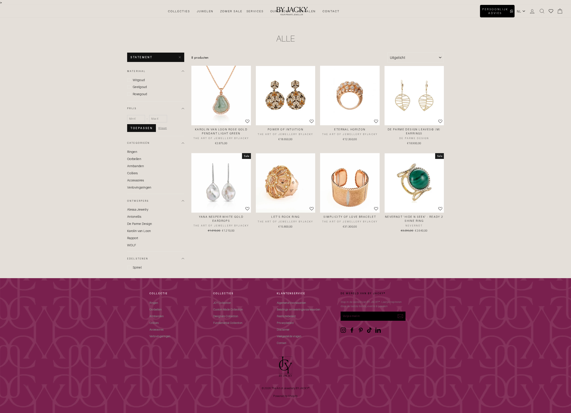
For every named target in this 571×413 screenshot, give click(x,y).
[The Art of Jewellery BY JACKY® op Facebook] (352, 330)
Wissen (162, 128)
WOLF (131, 245)
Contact (331, 11)
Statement (141, 57)
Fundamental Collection (228, 323)
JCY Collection (222, 302)
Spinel (137, 267)
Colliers (132, 173)
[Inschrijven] (400, 316)
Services (255, 11)
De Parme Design (139, 224)
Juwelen (205, 11)
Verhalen (306, 11)
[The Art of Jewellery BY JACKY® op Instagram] (343, 330)
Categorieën (138, 143)
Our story (280, 11)
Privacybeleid (285, 323)
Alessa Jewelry (137, 209)
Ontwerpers (138, 200)
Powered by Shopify (285, 396)
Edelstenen (137, 258)
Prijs (132, 108)
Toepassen (141, 128)
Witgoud (139, 80)
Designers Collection (225, 316)
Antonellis (134, 216)
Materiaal (136, 71)
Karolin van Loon (139, 231)
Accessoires (135, 180)
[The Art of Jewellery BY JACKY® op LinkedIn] (378, 330)
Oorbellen (134, 159)
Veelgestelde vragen (289, 336)
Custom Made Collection (228, 309)
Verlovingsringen (139, 187)
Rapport (132, 238)
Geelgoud (140, 87)
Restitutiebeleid (286, 316)
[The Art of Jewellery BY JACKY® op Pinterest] (360, 330)
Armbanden (135, 166)
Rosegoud (140, 94)
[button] (247, 209)
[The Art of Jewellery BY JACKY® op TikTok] (369, 330)
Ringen (132, 152)
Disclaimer (283, 329)
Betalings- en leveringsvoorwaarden (298, 309)
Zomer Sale (231, 11)
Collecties (179, 11)
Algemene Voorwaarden (291, 302)
